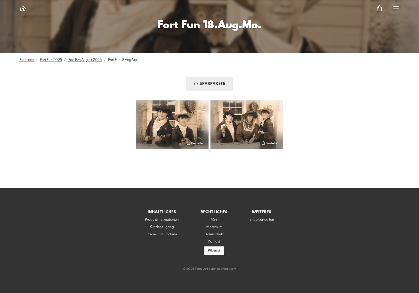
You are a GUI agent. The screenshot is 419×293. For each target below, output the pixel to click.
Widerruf (214, 250)
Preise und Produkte (162, 234)
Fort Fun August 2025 (85, 60)
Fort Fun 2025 (51, 60)
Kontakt (214, 241)
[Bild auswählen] (142, 143)
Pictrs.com (229, 269)
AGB (214, 219)
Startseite (26, 60)
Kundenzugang (162, 227)
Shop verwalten (262, 219)
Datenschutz (214, 234)
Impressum (214, 227)
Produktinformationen (162, 219)
